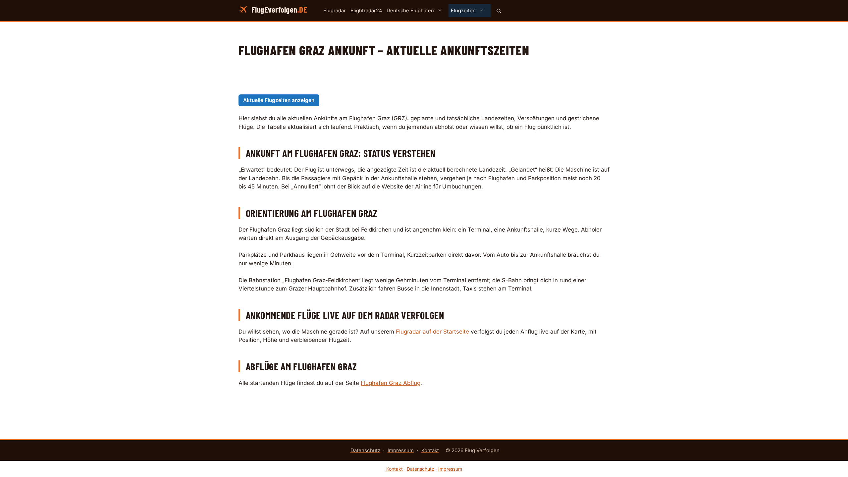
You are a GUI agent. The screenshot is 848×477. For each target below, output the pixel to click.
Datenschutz (365, 450)
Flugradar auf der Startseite (432, 331)
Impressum (401, 450)
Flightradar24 (366, 11)
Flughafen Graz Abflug (390, 383)
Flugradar (334, 11)
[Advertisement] (424, 79)
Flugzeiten (463, 11)
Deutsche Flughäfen (410, 11)
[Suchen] (499, 10)
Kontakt (430, 450)
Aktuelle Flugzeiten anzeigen (278, 100)
